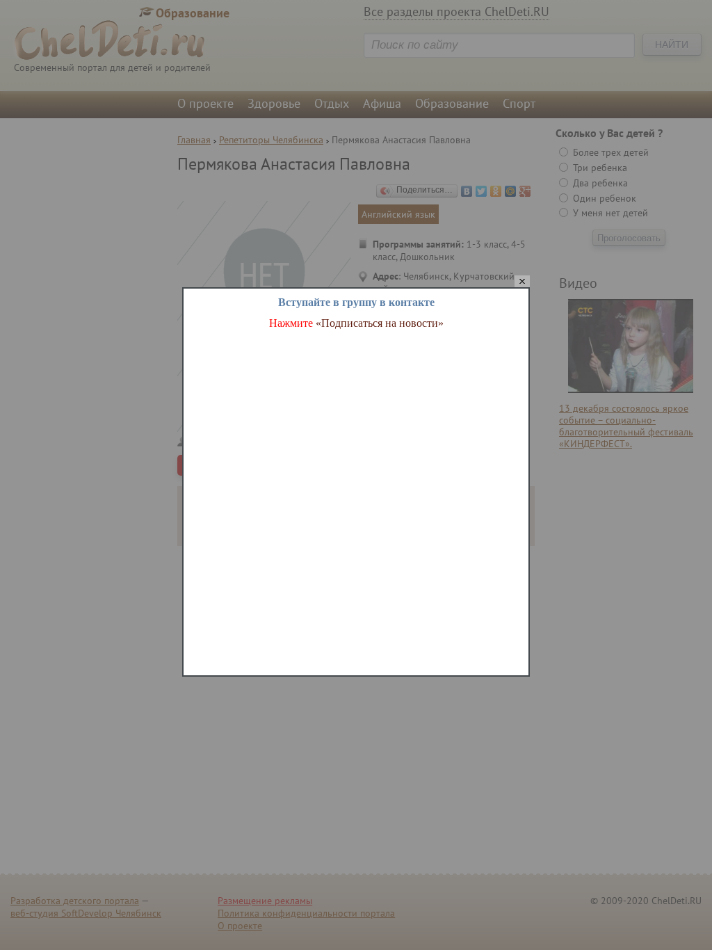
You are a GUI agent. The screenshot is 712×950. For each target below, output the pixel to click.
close (522, 282)
